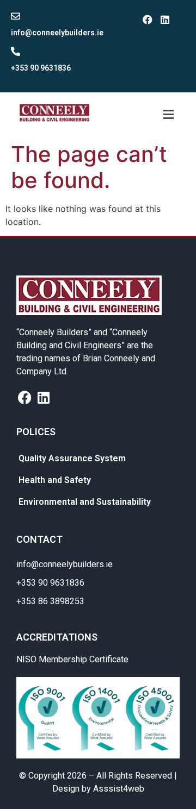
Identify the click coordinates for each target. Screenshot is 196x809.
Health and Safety (55, 480)
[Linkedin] (165, 19)
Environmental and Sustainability (85, 502)
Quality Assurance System (72, 458)
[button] (168, 114)
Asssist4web (118, 788)
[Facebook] (147, 19)
